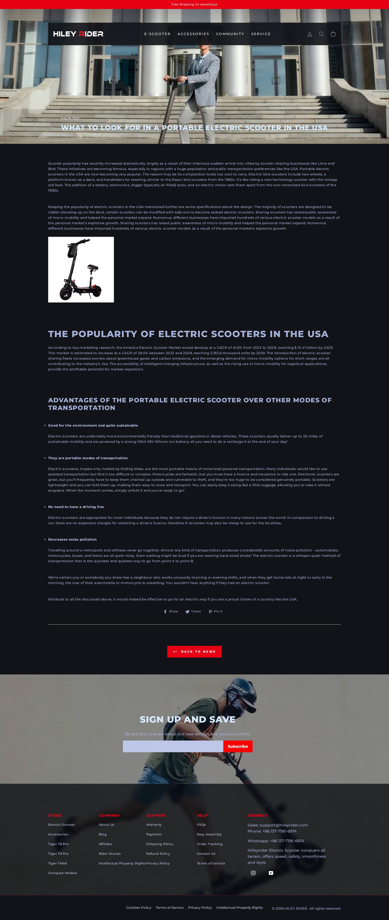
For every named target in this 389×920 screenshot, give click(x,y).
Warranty (154, 825)
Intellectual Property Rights (122, 863)
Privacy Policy (158, 863)
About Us (106, 825)
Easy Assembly (209, 834)
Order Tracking (210, 844)
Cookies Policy (138, 907)
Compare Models (62, 873)
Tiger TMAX (57, 863)
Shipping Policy (159, 844)
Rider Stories (110, 854)
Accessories (193, 34)
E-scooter (157, 34)
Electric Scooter (61, 825)
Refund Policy (158, 854)
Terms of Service (211, 863)
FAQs (201, 825)
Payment (154, 834)
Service (261, 34)
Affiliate (105, 844)
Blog (103, 834)
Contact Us (206, 854)
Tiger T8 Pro (58, 844)
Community (230, 34)
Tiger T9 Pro (58, 854)
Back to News (197, 651)
